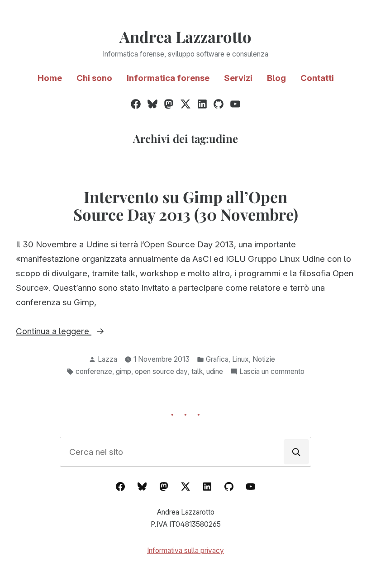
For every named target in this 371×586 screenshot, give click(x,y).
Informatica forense (168, 78)
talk (197, 371)
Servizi (238, 78)
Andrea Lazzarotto (185, 36)
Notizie (263, 359)
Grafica (217, 359)
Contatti (317, 78)
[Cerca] (296, 451)
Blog (276, 78)
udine (214, 371)
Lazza (107, 359)
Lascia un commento (271, 372)
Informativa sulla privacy (185, 550)
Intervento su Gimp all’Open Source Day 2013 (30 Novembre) (185, 205)
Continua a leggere (77, 332)
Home (50, 78)
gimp (123, 371)
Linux (240, 359)
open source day (161, 371)
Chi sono (94, 78)
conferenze (94, 371)
